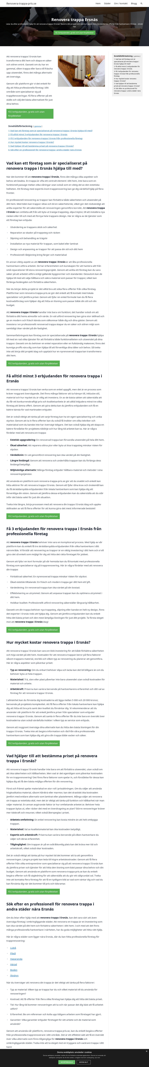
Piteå (13, 953)
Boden (13, 969)
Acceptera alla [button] (67, 1062)
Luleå (13, 947)
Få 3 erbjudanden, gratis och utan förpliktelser (74, 32)
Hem (98, 3)
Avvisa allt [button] (83, 1062)
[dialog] (74, 1058)
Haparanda (16, 958)
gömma (37, 126)
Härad (13, 964)
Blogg (134, 3)
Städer (107, 3)
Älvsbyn (14, 975)
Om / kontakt (121, 3)
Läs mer (97, 1058)
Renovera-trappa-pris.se (21, 3)
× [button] (146, 1051)
